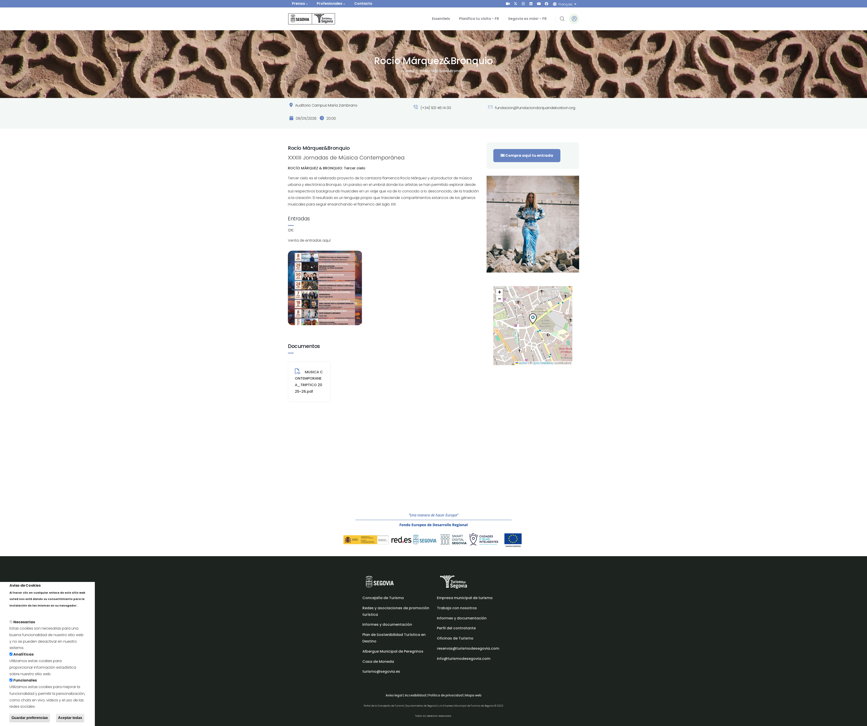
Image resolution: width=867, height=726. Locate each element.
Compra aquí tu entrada (529, 155)
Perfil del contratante (456, 628)
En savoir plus (21, 611)
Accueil (407, 70)
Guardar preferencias (30, 718)
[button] (532, 320)
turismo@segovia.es (381, 671)
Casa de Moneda (378, 661)
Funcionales (25, 680)
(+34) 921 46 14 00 (435, 107)
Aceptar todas (70, 718)
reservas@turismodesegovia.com (468, 648)
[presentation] (508, 3)
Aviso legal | (395, 695)
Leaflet (522, 363)
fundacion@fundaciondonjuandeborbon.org (534, 107)
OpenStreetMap (543, 363)
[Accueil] (305, 19)
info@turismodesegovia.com (463, 658)
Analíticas (23, 654)
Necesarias (24, 622)
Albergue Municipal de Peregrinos (392, 651)
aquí (326, 240)
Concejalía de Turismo (383, 597)
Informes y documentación (462, 618)
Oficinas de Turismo (455, 638)
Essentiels (441, 18)
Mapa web (473, 695)
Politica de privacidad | (446, 695)
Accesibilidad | (416, 695)
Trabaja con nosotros (457, 608)
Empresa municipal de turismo (465, 597)
